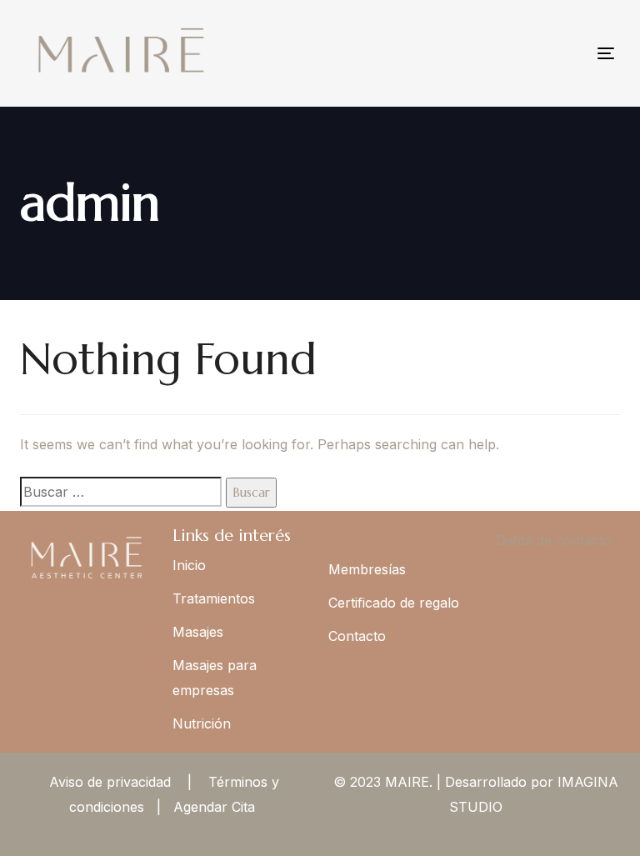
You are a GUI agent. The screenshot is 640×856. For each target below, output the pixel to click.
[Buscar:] (121, 492)
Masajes (197, 631)
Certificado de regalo (393, 602)
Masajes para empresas (214, 677)
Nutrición (201, 723)
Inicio (189, 565)
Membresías (367, 569)
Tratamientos (213, 598)
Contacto (357, 636)
